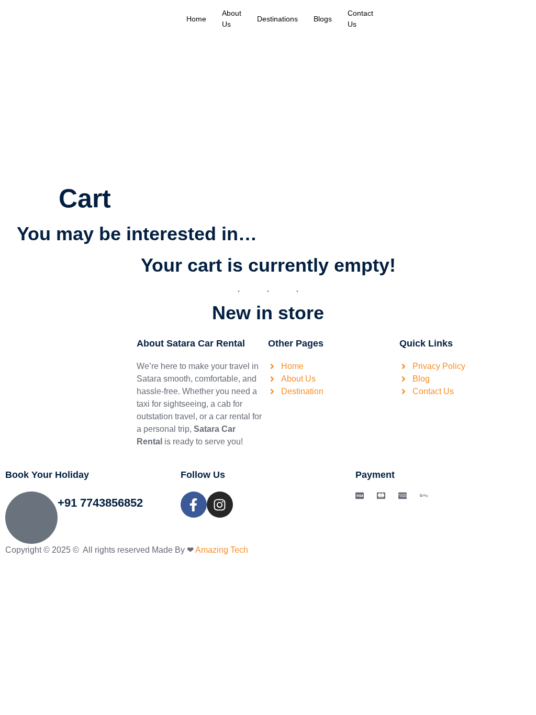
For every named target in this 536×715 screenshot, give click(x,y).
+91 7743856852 (100, 502)
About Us (231, 18)
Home (196, 19)
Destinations (277, 19)
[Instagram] (220, 504)
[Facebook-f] (194, 504)
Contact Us (360, 18)
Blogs (323, 19)
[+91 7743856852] (31, 517)
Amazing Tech (221, 549)
